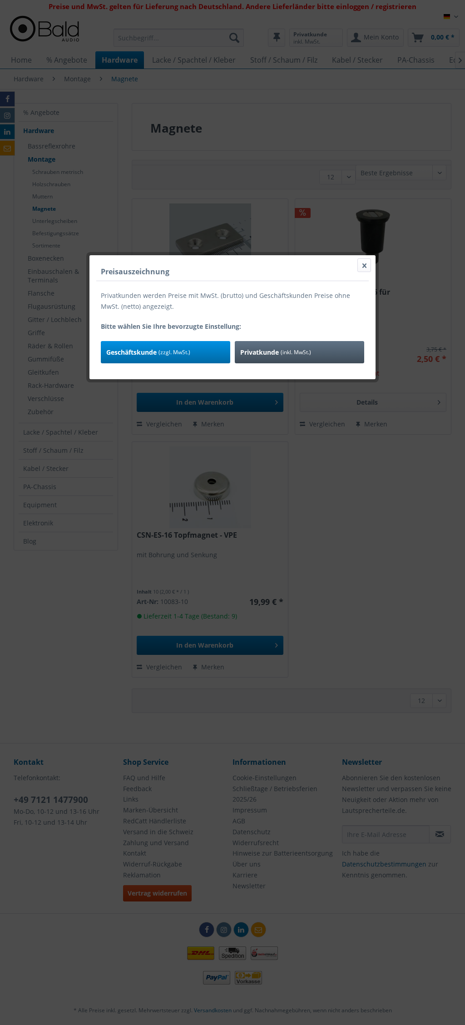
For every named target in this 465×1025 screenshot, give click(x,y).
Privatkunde (275, 352)
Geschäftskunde (148, 352)
